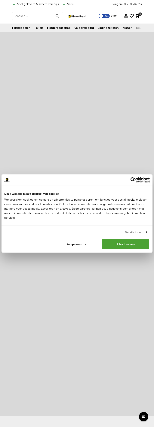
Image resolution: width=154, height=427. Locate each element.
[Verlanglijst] (132, 16)
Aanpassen (74, 244)
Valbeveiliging (84, 28)
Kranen (127, 28)
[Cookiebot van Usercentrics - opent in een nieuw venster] (133, 180)
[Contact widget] (143, 416)
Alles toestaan (125, 244)
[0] (137, 16)
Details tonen (133, 232)
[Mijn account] (126, 16)
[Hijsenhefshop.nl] (77, 16)
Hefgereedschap (59, 28)
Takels (38, 28)
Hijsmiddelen (21, 28)
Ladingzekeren (108, 28)
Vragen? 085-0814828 (127, 4)
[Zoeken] (57, 16)
